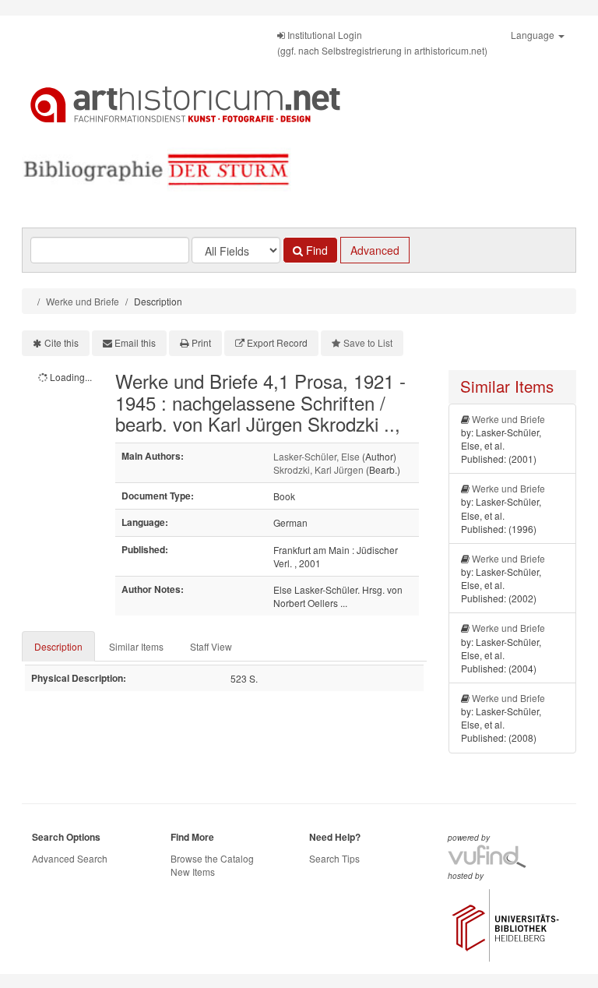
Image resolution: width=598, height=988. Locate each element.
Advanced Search (69, 858)
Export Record (277, 342)
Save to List (367, 342)
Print (201, 342)
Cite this (61, 342)
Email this (135, 342)
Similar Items (136, 646)
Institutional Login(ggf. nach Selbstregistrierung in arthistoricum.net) (382, 42)
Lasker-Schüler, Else (316, 456)
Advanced (374, 250)
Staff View (211, 646)
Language (534, 34)
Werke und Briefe (82, 301)
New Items (193, 871)
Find (315, 250)
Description (58, 646)
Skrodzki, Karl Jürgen (318, 469)
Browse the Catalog (212, 858)
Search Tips (334, 858)
